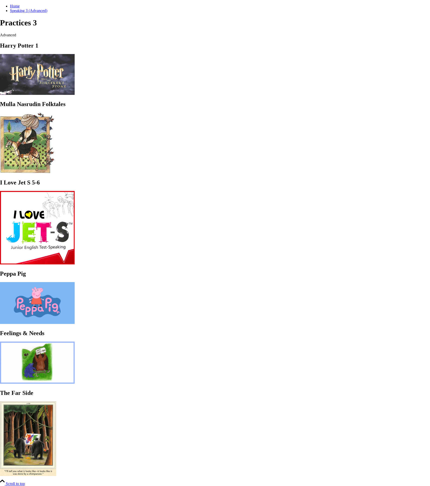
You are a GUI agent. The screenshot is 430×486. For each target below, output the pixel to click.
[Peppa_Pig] (37, 322)
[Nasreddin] (27, 172)
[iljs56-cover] (37, 263)
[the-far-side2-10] (28, 475)
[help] (37, 382)
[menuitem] (220, 6)
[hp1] (37, 93)
